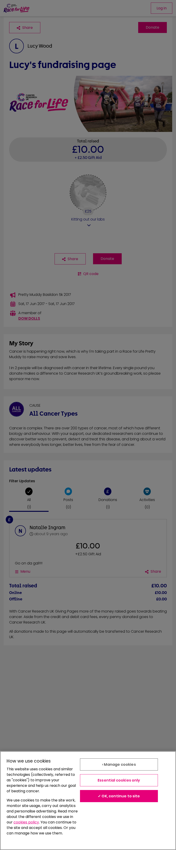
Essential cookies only (119, 780)
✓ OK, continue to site (119, 796)
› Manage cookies (119, 764)
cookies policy (26, 822)
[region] (88, 800)
